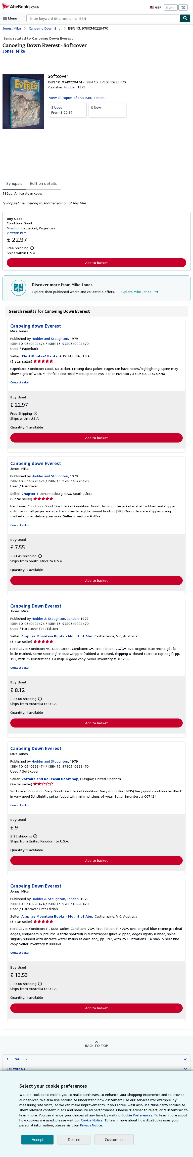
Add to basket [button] (96, 262)
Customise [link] (114, 1139)
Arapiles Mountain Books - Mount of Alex (57, 636)
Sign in (170, 7)
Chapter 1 (29, 493)
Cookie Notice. (92, 1120)
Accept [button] (37, 1139)
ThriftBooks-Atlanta (39, 356)
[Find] (185, 18)
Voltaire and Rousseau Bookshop (49, 779)
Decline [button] (74, 1139)
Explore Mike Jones (136, 292)
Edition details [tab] (43, 183)
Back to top (96, 1045)
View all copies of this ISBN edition (77, 97)
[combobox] (103, 18)
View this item (16, 233)
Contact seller (19, 382)
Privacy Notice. (91, 1125)
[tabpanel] (94, 198)
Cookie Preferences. (137, 1115)
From (61, 109)
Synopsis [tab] (14, 183)
